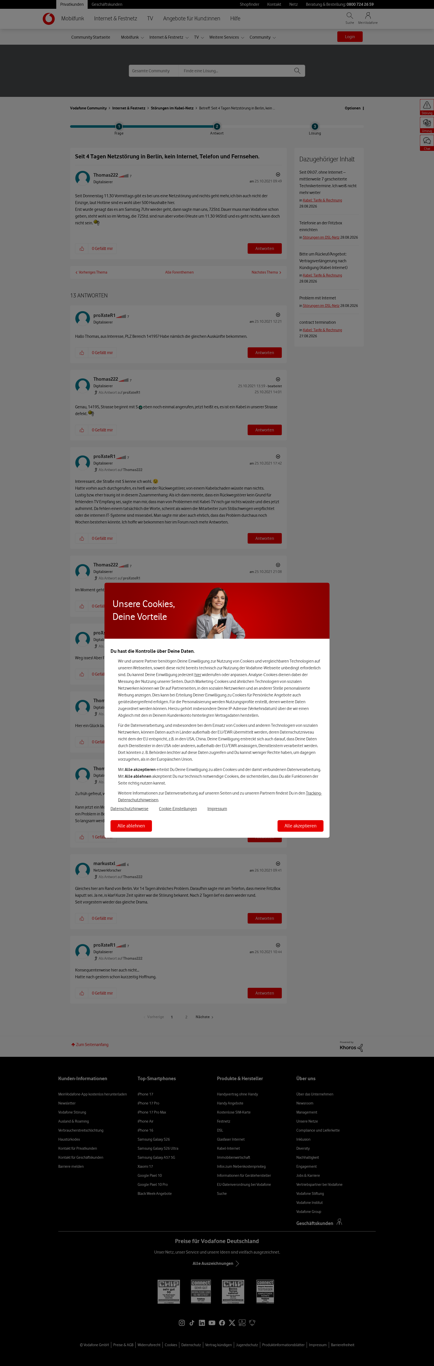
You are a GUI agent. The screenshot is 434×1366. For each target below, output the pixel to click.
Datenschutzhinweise (129, 808)
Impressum (217, 808)
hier (197, 674)
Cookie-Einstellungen (178, 808)
